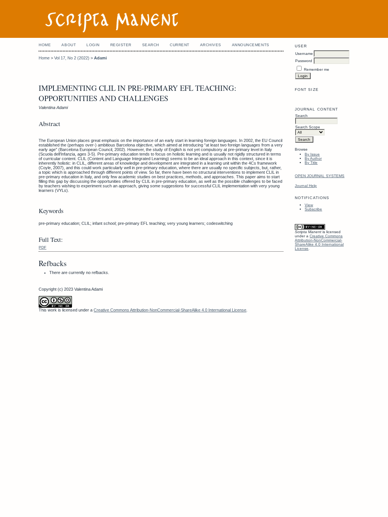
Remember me (316, 69)
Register (120, 45)
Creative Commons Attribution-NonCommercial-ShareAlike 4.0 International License (319, 242)
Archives (210, 45)
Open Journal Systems (319, 176)
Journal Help (306, 186)
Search (150, 45)
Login (93, 45)
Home (45, 45)
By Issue (312, 154)
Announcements (250, 45)
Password (303, 61)
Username (304, 53)
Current (179, 45)
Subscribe (313, 209)
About (68, 45)
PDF (42, 247)
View (309, 205)
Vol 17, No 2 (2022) (71, 58)
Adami (100, 58)
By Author (313, 158)
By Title (311, 162)
